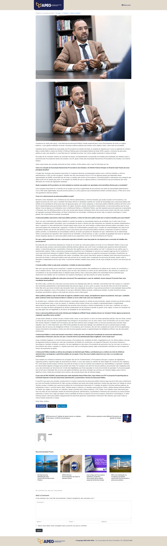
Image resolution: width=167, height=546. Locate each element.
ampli (59, 13)
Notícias (66, 13)
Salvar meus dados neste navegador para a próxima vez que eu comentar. (62, 526)
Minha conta (126, 5)
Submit (39, 530)
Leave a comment (75, 13)
